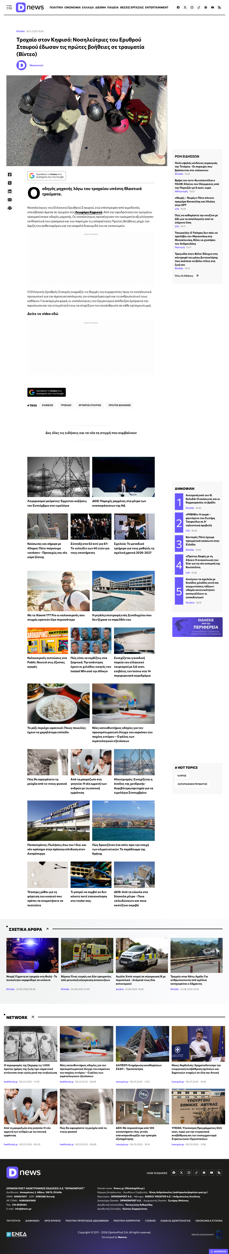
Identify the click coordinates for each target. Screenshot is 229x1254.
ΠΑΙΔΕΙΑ (113, 7)
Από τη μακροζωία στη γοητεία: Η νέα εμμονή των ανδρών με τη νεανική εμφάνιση (27, 1131)
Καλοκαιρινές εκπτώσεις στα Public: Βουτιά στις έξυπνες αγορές (47, 662)
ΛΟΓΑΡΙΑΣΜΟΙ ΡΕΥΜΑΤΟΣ (192, 784)
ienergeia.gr (122, 1081)
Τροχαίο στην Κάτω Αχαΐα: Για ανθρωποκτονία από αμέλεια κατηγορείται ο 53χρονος (189, 980)
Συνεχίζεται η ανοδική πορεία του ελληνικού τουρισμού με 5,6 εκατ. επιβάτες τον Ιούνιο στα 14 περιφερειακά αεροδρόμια (132, 666)
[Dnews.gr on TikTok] (199, 7)
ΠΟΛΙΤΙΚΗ (56, 7)
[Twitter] (9, 183)
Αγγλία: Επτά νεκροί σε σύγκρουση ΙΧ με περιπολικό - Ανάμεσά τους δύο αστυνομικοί (141, 980)
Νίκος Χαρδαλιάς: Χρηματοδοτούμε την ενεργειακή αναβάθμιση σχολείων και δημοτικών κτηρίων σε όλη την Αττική (196, 1068)
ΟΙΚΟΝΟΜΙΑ (72, 7)
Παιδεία (190, 602)
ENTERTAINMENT (156, 7)
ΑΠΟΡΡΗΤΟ (220, 1251)
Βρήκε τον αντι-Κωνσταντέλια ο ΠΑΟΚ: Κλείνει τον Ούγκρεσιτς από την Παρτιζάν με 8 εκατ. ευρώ (197, 184)
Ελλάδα (20, 31)
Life (177, 208)
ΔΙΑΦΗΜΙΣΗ (32, 1220)
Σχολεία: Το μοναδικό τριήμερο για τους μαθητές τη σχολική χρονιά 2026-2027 (134, 548)
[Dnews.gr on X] (185, 7)
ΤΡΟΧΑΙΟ (66, 405)
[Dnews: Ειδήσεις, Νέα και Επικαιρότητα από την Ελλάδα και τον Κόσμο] (30, 7)
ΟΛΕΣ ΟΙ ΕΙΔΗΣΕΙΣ (157, 1173)
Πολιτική (180, 247)
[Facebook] (9, 174)
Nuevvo (122, 1237)
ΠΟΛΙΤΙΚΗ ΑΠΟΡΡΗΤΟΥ (126, 1220)
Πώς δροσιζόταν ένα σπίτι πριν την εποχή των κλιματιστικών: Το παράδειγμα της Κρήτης (120, 849)
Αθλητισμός (181, 191)
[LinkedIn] (9, 191)
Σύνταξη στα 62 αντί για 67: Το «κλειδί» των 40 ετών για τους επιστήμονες (90, 548)
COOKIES (150, 1220)
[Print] (9, 208)
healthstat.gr (11, 1081)
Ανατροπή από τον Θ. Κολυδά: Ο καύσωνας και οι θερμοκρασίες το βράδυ (203, 498)
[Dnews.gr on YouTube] (212, 7)
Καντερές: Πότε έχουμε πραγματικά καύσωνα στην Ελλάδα (202, 540)
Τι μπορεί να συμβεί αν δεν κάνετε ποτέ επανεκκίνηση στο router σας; (89, 896)
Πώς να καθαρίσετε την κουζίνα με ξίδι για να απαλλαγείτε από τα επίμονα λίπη (196, 219)
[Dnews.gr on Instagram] (192, 7)
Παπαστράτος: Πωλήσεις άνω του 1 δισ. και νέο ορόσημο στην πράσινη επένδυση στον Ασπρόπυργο (56, 849)
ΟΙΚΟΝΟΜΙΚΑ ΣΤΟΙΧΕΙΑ (209, 1220)
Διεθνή (120, 989)
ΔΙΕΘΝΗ (100, 7)
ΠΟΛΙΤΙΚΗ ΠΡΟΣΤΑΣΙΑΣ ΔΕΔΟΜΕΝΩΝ (87, 1220)
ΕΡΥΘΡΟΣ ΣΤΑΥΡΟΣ (90, 405)
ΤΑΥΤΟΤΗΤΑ (13, 1220)
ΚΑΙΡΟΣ (182, 775)
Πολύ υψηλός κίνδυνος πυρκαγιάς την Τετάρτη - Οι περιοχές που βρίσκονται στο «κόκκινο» (196, 166)
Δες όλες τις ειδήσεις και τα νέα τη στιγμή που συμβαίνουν (91, 433)
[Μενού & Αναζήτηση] (9, 7)
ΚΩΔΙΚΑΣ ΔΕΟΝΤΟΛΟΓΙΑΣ (176, 1220)
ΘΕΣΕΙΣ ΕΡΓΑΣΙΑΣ (132, 7)
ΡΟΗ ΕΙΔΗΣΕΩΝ (187, 156)
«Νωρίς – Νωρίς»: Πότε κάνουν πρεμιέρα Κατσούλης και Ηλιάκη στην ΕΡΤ (195, 201)
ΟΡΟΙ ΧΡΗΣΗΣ (52, 1220)
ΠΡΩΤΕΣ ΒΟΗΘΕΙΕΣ (120, 405)
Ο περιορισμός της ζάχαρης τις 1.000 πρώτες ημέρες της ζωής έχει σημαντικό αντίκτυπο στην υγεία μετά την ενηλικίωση (30, 1068)
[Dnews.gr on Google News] (205, 7)
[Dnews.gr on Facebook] (178, 7)
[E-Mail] (9, 199)
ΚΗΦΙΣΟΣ (47, 405)
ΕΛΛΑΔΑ (88, 7)
